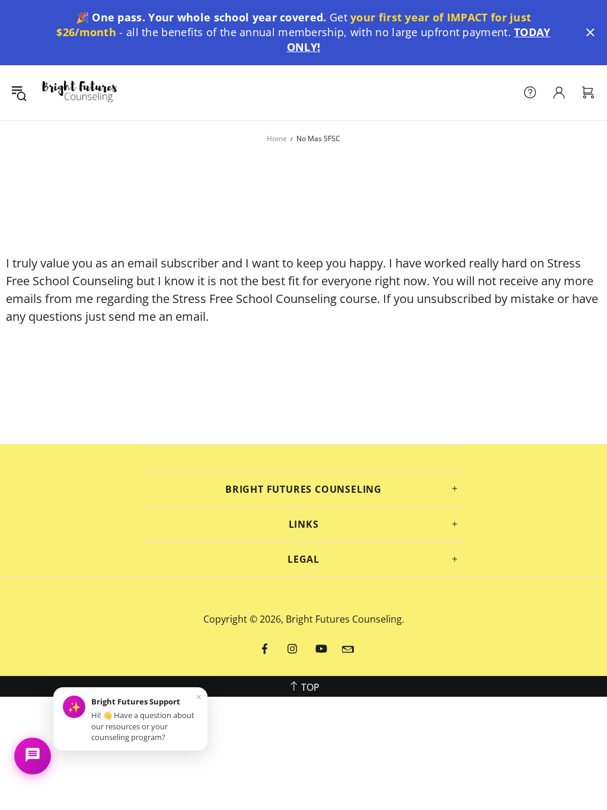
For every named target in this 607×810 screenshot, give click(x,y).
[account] (559, 92)
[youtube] (321, 649)
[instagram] (292, 649)
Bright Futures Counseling (79, 92)
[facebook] (266, 649)
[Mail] (348, 649)
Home (277, 138)
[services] (530, 92)
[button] (590, 32)
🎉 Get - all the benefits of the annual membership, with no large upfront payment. (303, 32)
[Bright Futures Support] (32, 756)
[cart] (588, 92)
